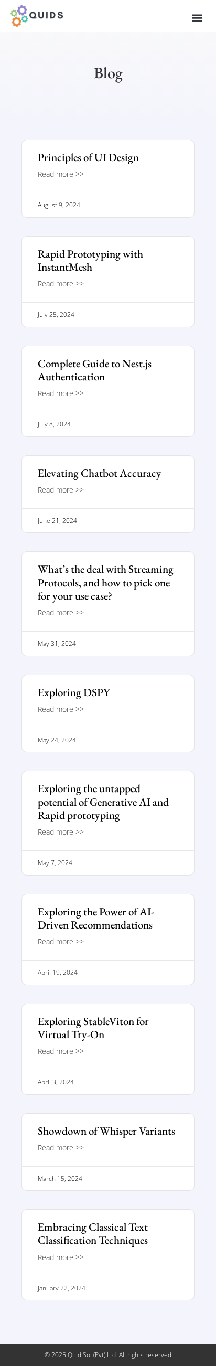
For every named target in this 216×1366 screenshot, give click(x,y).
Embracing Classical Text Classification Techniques (93, 1233)
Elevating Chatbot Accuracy (99, 473)
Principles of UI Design (88, 157)
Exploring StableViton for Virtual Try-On (93, 1027)
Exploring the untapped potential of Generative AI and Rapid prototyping (103, 801)
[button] (197, 18)
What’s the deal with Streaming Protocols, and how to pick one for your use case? (106, 582)
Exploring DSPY (74, 692)
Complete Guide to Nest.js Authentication (95, 369)
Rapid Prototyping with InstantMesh (90, 260)
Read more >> (61, 174)
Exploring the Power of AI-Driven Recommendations (96, 918)
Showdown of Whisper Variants (106, 1131)
